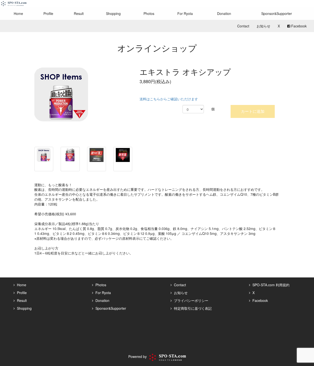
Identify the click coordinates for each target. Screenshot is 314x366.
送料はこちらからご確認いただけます (169, 98)
